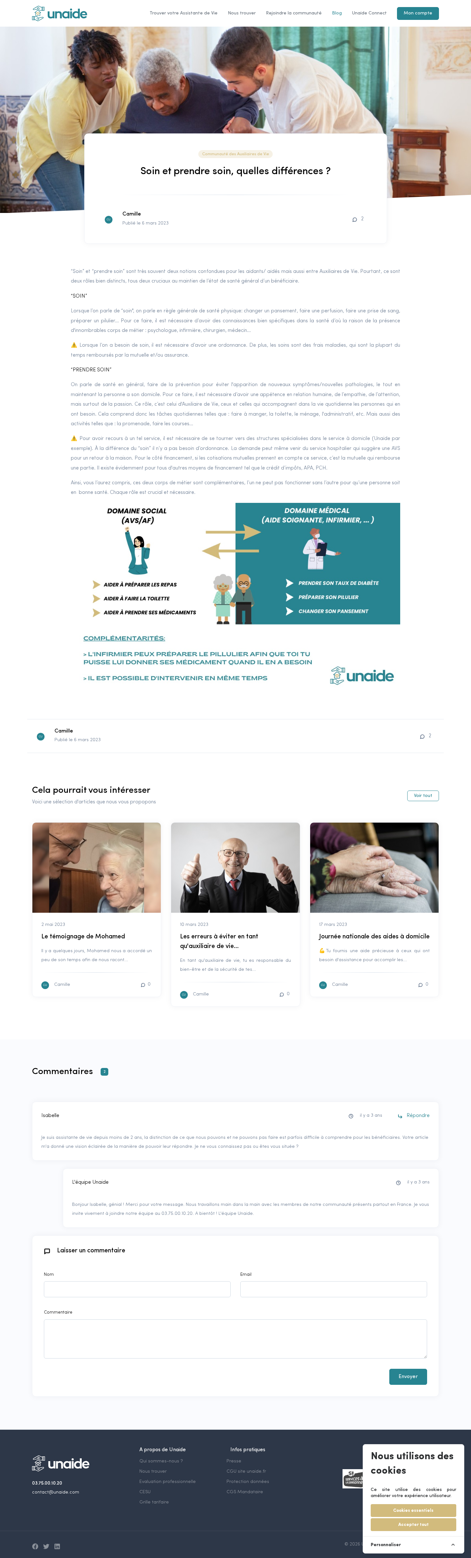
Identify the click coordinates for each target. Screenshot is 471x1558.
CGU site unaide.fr (246, 1471)
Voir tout (423, 795)
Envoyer (408, 1376)
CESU (145, 1492)
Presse (234, 1461)
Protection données (248, 1481)
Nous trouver (242, 13)
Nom (49, 1275)
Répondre (417, 1115)
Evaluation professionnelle (167, 1481)
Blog (337, 13)
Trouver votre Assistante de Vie (184, 13)
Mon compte (418, 13)
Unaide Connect (369, 13)
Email (246, 1275)
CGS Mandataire (245, 1492)
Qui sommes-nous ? (161, 1461)
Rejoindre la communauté (294, 13)
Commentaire (58, 1312)
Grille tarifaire (154, 1502)
